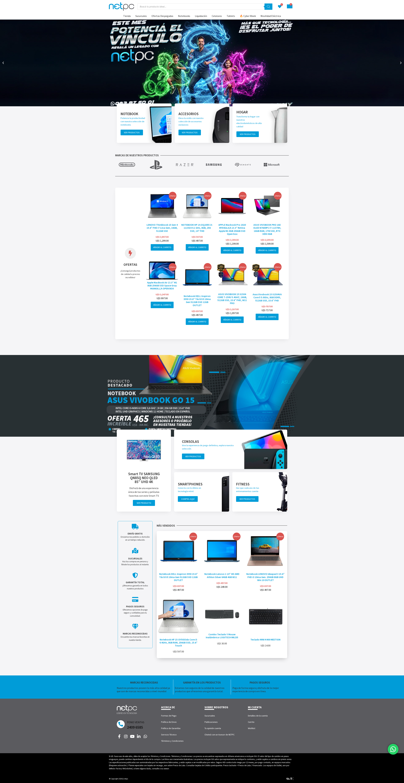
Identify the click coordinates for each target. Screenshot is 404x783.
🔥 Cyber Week (248, 16)
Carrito (251, 722)
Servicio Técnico (169, 734)
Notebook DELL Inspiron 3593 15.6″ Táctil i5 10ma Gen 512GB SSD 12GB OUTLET (197, 300)
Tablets (231, 16)
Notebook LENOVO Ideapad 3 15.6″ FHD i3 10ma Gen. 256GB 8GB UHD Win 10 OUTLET (265, 576)
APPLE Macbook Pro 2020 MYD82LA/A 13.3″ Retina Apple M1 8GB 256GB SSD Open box (232, 229)
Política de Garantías (171, 728)
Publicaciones (211, 722)
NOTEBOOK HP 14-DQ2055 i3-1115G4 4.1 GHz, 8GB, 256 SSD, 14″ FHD (197, 227)
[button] (3, 63)
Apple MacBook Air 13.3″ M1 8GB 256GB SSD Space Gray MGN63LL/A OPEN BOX (162, 285)
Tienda (127, 16)
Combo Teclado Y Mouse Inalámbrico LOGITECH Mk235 (222, 636)
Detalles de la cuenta (258, 715)
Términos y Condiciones (172, 740)
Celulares (217, 16)
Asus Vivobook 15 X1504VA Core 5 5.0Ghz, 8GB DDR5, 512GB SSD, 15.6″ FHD (267, 297)
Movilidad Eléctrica (271, 16)
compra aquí (187, 499)
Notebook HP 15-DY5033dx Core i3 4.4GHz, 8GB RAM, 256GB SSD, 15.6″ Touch (178, 642)
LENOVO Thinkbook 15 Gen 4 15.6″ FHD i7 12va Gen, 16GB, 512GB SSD (162, 227)
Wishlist (251, 728)
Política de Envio (169, 722)
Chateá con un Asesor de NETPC (220, 734)
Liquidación (201, 16)
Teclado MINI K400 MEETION (265, 639)
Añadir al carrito (162, 247)
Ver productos (132, 132)
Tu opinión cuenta (213, 728)
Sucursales (141, 16)
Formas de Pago (168, 715)
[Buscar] (268, 6)
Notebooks (184, 16)
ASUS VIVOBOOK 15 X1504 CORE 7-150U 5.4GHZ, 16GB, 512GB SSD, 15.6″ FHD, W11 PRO (232, 299)
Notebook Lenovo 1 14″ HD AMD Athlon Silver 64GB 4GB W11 (221, 575)
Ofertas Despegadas (162, 16)
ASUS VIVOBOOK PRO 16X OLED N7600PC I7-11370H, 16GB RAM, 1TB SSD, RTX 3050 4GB (267, 229)
